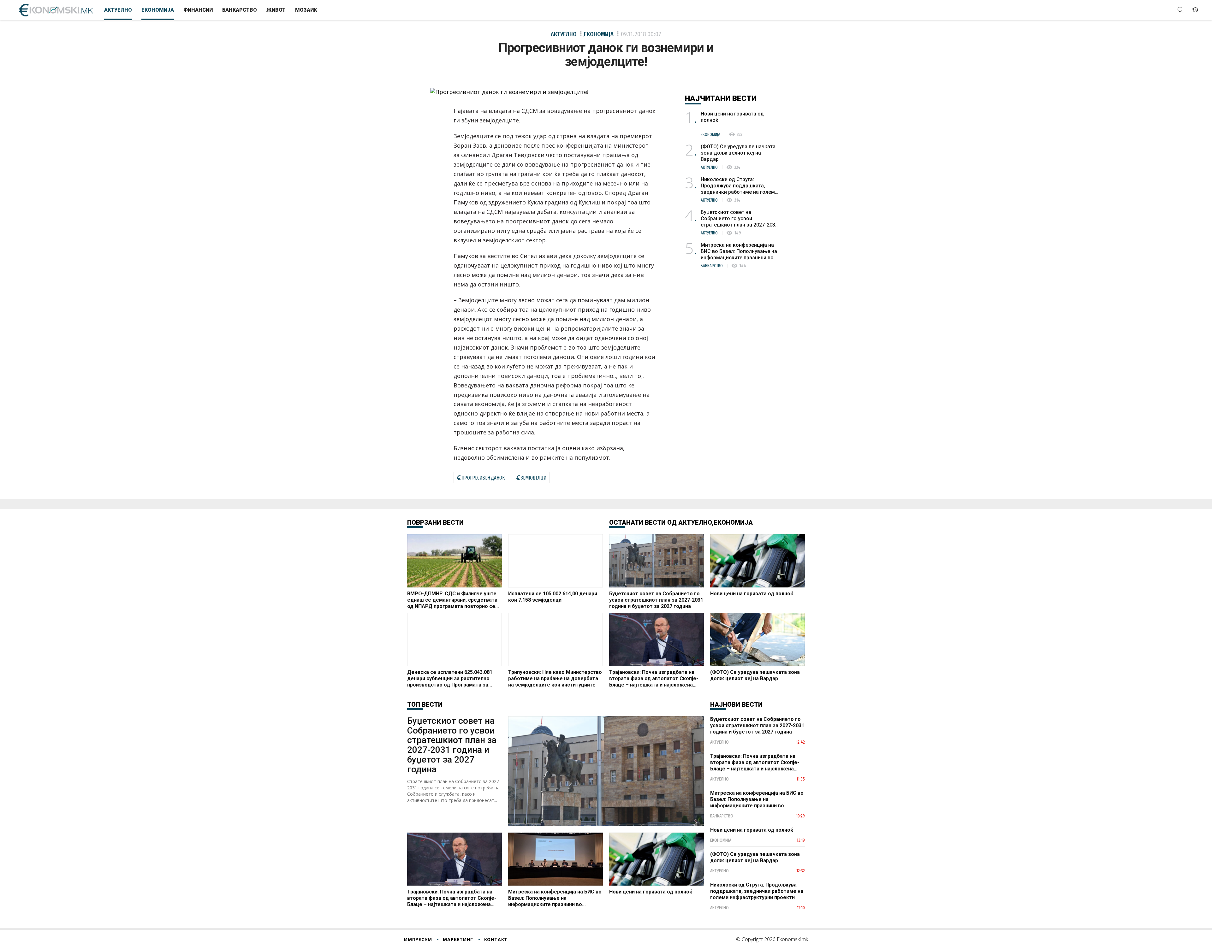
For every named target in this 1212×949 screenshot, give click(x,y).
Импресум (418, 939)
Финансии (198, 10)
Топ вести (425, 704)
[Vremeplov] (1195, 10)
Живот (276, 10)
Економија (157, 10)
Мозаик (306, 10)
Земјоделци (533, 478)
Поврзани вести (435, 522)
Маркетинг (458, 939)
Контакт (496, 939)
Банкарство (239, 10)
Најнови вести (736, 704)
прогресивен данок (483, 478)
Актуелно (118, 10)
